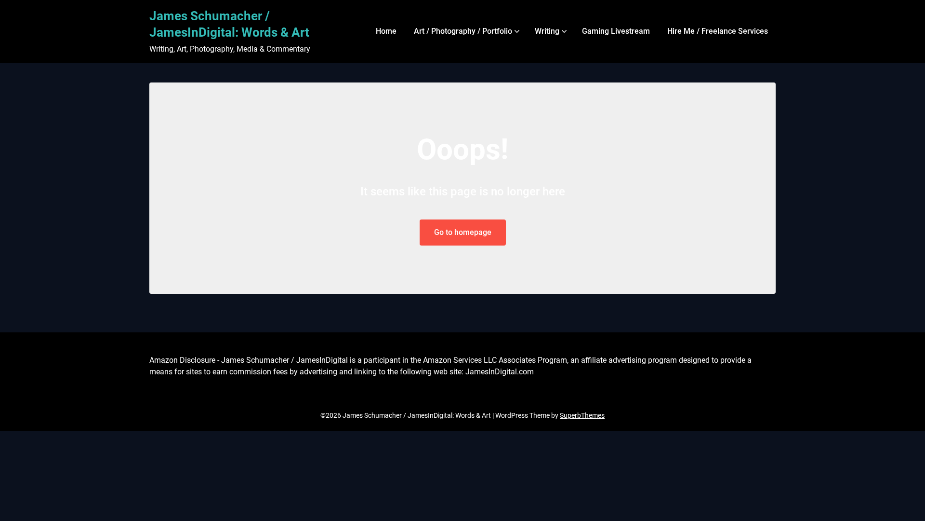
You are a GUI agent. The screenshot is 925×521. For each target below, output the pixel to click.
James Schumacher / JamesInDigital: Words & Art (229, 24)
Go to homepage (462, 232)
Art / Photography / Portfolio (463, 31)
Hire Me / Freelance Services (717, 31)
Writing (547, 31)
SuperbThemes (582, 415)
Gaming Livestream (616, 31)
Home (386, 31)
